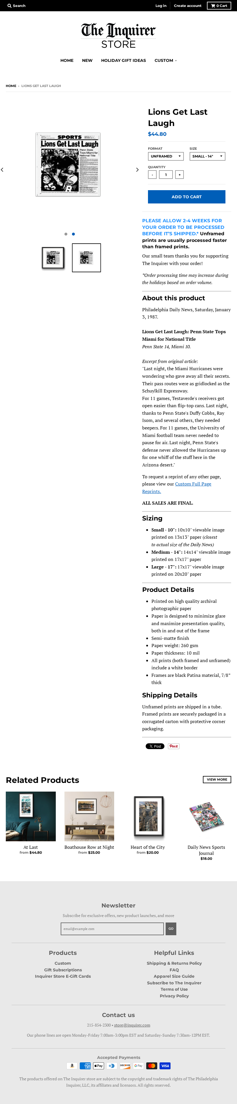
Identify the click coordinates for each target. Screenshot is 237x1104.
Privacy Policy (174, 996)
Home (11, 86)
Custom (63, 963)
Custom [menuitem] (164, 60)
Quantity (156, 167)
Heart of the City (148, 847)
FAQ (174, 970)
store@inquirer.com (132, 1025)
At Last (30, 847)
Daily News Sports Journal (206, 850)
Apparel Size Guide (174, 976)
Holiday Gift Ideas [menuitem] (123, 60)
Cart (221, 5)
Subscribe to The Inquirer (174, 983)
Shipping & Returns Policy (174, 963)
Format (155, 149)
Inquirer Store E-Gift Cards (63, 976)
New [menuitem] (87, 60)
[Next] (137, 170)
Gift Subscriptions (63, 970)
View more (217, 779)
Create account (187, 5)
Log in (160, 5)
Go (171, 929)
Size (193, 149)
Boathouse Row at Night (89, 847)
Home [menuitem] (66, 60)
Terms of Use (174, 989)
